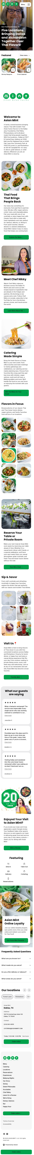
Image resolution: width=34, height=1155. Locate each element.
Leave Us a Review (9, 1095)
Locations (6, 1070)
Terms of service (8, 1121)
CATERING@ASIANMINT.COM (13, 1029)
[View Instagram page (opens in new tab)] (7, 1134)
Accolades (7, 1090)
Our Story (6, 1081)
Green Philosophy (9, 1087)
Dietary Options (8, 1101)
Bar (4, 1104)
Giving (5, 1084)
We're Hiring (7, 1098)
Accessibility (7, 1124)
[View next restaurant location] (29, 990)
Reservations (7, 1072)
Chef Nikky (7, 1092)
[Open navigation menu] (29, 4)
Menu (23, 5)
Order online (16, 1042)
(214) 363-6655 (9, 1024)
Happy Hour (7, 1107)
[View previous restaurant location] (25, 990)
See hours (25, 1036)
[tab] (7, 996)
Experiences (7, 1075)
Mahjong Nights (8, 1078)
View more (8, 715)
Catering (6, 1067)
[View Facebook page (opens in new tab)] (4, 1134)
